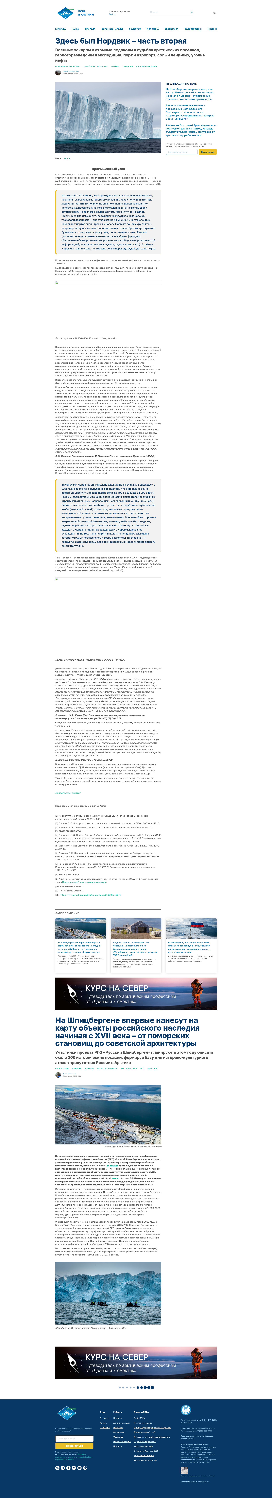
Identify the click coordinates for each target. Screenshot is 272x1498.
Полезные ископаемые (67, 66)
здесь (67, 158)
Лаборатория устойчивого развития (152, 1437)
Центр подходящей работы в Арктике (152, 1427)
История (89, 1068)
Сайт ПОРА (139, 1418)
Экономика (171, 29)
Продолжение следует (68, 792)
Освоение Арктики (107, 1068)
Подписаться (207, 152)
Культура (60, 29)
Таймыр (115, 66)
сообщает (112, 1165)
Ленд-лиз (128, 66)
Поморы (76, 1068)
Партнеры (105, 1427)
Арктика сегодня (121, 1423)
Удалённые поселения (95, 66)
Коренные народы (112, 29)
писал (115, 1178)
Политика (153, 29)
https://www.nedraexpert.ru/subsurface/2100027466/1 (90, 894)
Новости (117, 1418)
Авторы (103, 1423)
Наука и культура (122, 1441)
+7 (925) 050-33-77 (204, 1431)
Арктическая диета (143, 1446)
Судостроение (193, 29)
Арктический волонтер (145, 1460)
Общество (135, 29)
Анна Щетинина (69, 1074)
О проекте (105, 1418)
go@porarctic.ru (187, 1438)
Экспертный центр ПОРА (197, 1444)
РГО (142, 1068)
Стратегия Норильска (145, 1441)
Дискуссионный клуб (144, 1432)
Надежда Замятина (146, 66)
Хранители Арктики (144, 1455)
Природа (90, 29)
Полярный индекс (143, 1423)
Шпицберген (62, 1068)
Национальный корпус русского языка (84, 882)
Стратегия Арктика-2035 (146, 1451)
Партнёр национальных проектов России (198, 1476)
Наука (75, 29)
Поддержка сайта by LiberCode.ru (195, 1482)
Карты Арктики (129, 1068)
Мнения (212, 29)
